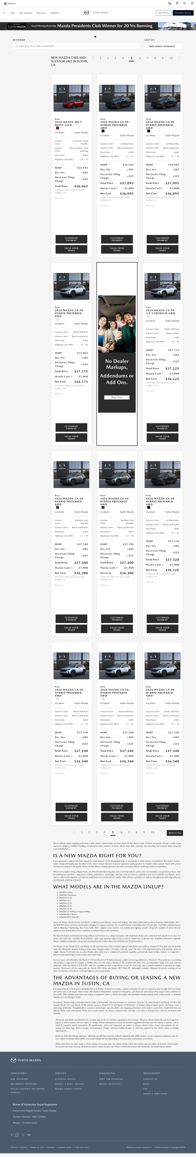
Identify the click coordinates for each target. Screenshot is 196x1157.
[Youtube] (29, 1135)
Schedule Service (183, 13)
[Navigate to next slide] (193, 28)
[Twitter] (23, 1135)
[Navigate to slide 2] (98, 36)
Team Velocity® (144, 1147)
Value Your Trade (71, 249)
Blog (146, 1084)
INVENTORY (19, 1073)
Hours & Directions (155, 1094)
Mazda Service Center (68, 1089)
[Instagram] (17, 1135)
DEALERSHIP (151, 1073)
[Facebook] (11, 1135)
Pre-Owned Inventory (24, 1084)
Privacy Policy (19, 1147)
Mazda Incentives (110, 1084)
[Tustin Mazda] (87, 13)
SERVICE (60, 1073)
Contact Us (150, 1079)
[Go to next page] (179, 58)
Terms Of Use (37, 1147)
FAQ (145, 1089)
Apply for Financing (111, 1079)
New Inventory (20, 1079)
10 (171, 58)
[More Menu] (3, 12)
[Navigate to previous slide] (2, 28)
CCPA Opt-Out (81, 1147)
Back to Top (175, 832)
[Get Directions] (178, 4)
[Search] (185, 4)
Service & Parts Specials (69, 1084)
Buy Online (163, 13)
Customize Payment (71, 239)
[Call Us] (170, 4)
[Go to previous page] (93, 58)
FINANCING (107, 1073)
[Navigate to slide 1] (95, 36)
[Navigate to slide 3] (101, 36)
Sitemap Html (65, 1147)
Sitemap (51, 1147)
